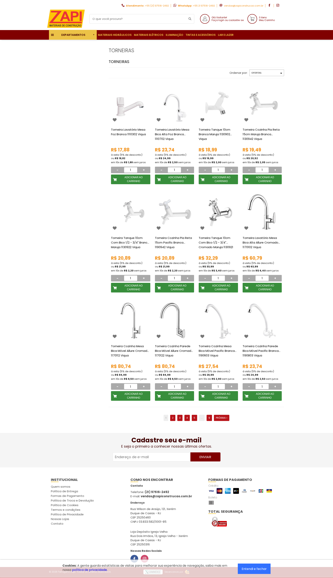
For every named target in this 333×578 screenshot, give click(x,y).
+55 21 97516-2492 (204, 5)
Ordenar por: (238, 73)
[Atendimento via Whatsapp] (311, 556)
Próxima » (221, 417)
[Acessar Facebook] (270, 5)
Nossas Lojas (60, 519)
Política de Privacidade (67, 514)
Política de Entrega (64, 491)
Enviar (205, 457)
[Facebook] (134, 559)
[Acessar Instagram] (278, 5)
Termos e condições (65, 510)
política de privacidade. (90, 570)
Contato (57, 524)
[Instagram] (144, 559)
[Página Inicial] (66, 27)
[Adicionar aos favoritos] (115, 120)
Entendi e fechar (254, 569)
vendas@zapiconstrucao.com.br (243, 5)
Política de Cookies (64, 505)
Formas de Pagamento (67, 496)
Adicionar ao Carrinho (133, 179)
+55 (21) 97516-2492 (157, 5)
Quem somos (60, 487)
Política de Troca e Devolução (72, 500)
